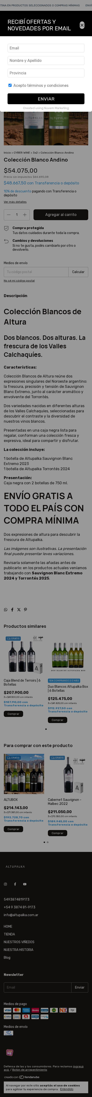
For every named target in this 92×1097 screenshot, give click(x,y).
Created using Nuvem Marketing (46, 108)
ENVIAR (46, 99)
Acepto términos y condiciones (40, 85)
